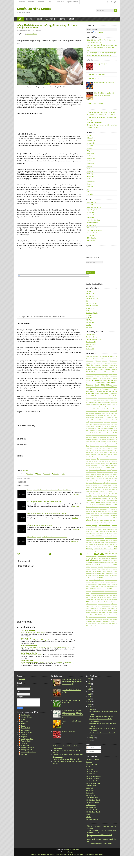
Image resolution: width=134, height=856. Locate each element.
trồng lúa (100, 614)
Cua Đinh (93, 459)
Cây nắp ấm (89, 443)
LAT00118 (94, 525)
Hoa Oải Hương (94, 511)
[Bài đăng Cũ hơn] (81, 553)
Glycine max (94, 491)
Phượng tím (94, 566)
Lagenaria (88, 522)
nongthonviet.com (112, 551)
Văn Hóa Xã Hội (50, 19)
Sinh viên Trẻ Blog (91, 303)
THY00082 (114, 606)
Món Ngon (91, 542)
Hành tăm (114, 493)
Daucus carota (110, 467)
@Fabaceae (113, 365)
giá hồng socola (97, 487)
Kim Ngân (109, 520)
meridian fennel (109, 538)
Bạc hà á (104, 408)
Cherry (110, 448)
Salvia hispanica (102, 584)
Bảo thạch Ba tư (93, 411)
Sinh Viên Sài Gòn (92, 233)
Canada (109, 432)
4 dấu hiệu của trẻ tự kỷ (94, 122)
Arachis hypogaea (107, 404)
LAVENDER (94, 529)
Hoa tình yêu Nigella (112, 511)
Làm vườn (114, 522)
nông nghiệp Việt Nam (108, 556)
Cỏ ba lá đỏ (99, 454)
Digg (63, 474)
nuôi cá (93, 558)
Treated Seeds (107, 610)
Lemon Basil (89, 531)
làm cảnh (103, 522)
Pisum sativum (105, 569)
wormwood (101, 625)
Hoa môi (88, 511)
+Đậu (100, 393)
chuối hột (96, 452)
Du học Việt (90, 235)
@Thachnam (89, 374)
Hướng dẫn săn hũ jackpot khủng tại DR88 (66, 759)
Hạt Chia (95, 496)
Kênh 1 (114, 518)
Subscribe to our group (92, 257)
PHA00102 (88, 564)
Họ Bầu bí (108, 504)
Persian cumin (113, 562)
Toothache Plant (111, 608)
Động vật (105, 483)
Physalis (106, 566)
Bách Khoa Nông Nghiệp (29, 645)
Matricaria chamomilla (107, 535)
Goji (100, 491)
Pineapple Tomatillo (91, 569)
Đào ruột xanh (100, 474)
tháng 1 (92, 737)
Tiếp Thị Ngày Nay (91, 764)
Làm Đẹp (88, 325)
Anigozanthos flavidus (108, 402)
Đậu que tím (89, 483)
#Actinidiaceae (104, 374)
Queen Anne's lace (105, 573)
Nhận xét (91, 751)
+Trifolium (110, 393)
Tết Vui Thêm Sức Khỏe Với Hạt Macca (99, 843)
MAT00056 (99, 535)
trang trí (96, 610)
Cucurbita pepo (107, 465)
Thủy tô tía (97, 606)
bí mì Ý (111, 415)
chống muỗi (114, 450)
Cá (93, 426)
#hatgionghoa (91, 161)
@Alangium (101, 356)
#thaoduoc (90, 171)
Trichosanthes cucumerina (105, 612)
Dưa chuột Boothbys (112, 470)
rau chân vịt (94, 577)
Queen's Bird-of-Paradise (98, 575)
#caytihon (109, 378)
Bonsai (115, 424)
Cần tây (102, 437)
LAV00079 (88, 527)
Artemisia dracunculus (91, 406)
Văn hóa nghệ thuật (91, 313)
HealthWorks (92, 502)
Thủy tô (93, 606)
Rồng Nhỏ (24, 737)
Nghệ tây (115, 544)
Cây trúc (92, 446)
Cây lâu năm (114, 441)
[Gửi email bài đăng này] (19, 482)
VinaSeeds (24, 743)
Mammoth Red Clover (91, 535)
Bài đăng (25, 470)
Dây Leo (91, 470)
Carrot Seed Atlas (112, 435)
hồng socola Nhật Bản (111, 513)
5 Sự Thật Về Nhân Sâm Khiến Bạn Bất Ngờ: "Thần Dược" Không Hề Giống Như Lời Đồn (46, 647)
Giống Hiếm (108, 489)
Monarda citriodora (104, 542)
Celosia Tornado (113, 446)
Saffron (92, 584)
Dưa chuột (103, 470)
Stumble (56, 474)
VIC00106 (94, 619)
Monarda (97, 542)
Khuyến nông (103, 520)
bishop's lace (107, 421)
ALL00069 (110, 397)
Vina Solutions (99, 854)
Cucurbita (103, 463)
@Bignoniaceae (89, 360)
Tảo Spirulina (97, 599)
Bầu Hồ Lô (106, 411)
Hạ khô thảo (107, 493)
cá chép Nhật (110, 426)
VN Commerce (91, 225)
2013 (89, 740)
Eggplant (110, 483)
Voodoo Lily (102, 621)
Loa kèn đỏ (113, 531)
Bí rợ (114, 417)
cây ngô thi (102, 443)
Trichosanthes (94, 612)
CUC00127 (107, 461)
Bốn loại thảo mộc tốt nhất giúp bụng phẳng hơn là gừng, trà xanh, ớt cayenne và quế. (72, 682)
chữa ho (115, 452)
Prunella (94, 571)
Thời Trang (89, 320)
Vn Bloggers (91, 212)
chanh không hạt (95, 448)
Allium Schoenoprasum (93, 400)
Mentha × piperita (99, 538)
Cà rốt (93, 430)
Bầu (99, 411)
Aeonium (109, 395)
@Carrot (94, 363)
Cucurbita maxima (111, 463)
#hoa (88, 169)
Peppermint (95, 562)
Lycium (93, 533)
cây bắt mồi (89, 439)
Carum (87, 437)
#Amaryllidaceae (113, 374)
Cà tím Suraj (112, 430)
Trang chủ (22, 679)
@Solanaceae (107, 371)
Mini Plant (96, 540)
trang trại (90, 610)
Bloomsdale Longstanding (101, 424)
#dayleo (89, 151)
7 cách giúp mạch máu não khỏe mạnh (99, 55)
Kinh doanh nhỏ (90, 774)
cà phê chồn (89, 430)
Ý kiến (113, 625)
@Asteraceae (96, 358)
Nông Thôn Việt (90, 795)
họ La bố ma (91, 507)
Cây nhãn (107, 443)
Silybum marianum (112, 586)
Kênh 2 (21, 478)
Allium (115, 397)
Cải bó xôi (88, 432)
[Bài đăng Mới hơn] (18, 553)
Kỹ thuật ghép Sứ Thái (92, 78)
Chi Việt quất (90, 450)
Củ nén (88, 459)
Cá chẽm (104, 426)
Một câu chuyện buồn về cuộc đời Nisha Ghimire (102, 45)
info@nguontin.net (26, 750)
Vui (116, 621)
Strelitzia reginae (101, 595)
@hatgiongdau (105, 367)
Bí (96, 415)
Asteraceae (88, 408)
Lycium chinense (100, 533)
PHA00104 (95, 564)
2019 (89, 694)
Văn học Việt (89, 793)
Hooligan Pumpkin (90, 513)
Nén (96, 544)
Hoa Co (23, 726)
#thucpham (90, 176)
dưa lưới (99, 472)
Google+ (47, 474)
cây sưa (112, 443)
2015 (89, 704)
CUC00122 (101, 461)
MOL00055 (104, 540)
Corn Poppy (92, 456)
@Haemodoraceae (96, 367)
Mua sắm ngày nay (91, 337)
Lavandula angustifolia (104, 527)
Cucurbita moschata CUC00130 (94, 465)
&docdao (98, 374)
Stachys (111, 593)
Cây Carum (101, 439)
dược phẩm (110, 472)
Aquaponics (94, 404)
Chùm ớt (88, 452)
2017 (89, 699)
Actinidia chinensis (101, 395)
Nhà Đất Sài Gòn (92, 228)
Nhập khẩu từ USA (99, 548)
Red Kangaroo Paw (112, 580)
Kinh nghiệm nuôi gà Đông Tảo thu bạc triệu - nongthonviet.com (46, 513)
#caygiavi (90, 148)
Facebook (30, 474)
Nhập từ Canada (109, 548)
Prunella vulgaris (101, 571)
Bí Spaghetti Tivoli (95, 419)
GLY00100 (88, 491)
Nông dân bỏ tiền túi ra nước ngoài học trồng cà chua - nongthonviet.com (47, 26)
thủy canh (88, 606)
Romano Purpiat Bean (92, 582)
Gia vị (103, 487)
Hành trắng (89, 496)
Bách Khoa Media (91, 785)
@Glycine (88, 367)
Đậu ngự (92, 480)
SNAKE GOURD (90, 588)
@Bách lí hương (106, 358)
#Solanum (114, 387)
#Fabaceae (95, 380)
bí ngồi (102, 417)
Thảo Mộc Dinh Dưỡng (94, 207)
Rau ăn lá (114, 575)
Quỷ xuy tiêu (108, 575)
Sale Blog (88, 817)
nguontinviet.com (72, 2)
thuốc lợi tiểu (114, 603)
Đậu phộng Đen (113, 480)
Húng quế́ (93, 515)
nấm (87, 544)
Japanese (107, 517)
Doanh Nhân (89, 769)
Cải (116, 430)
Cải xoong (101, 432)
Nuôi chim (98, 558)
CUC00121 (94, 461)
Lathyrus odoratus (104, 525)
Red (106, 580)
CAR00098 (88, 435)
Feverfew (100, 485)
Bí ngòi (115, 415)
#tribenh (89, 184)
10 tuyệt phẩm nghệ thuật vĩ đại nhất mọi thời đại (102, 125)
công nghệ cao (106, 456)
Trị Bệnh (114, 610)
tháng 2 (92, 709)
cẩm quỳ (97, 437)
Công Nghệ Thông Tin (28, 630)
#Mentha (101, 387)
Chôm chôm (108, 450)
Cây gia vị (106, 439)
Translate (100, 32)
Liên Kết (71, 19)
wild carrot (88, 623)
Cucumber (88, 463)
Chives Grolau (101, 450)
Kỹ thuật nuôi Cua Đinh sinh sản (95, 74)
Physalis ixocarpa (112, 566)
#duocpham (90, 153)
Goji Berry (103, 491)
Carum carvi (92, 437)
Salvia (95, 584)
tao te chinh (24, 754)
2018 (89, 696)
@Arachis (114, 356)
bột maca (88, 426)
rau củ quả (100, 577)
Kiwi (114, 520)
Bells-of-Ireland (102, 413)
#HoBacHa (109, 384)
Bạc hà (99, 408)
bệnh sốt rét (109, 413)
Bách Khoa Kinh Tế (91, 781)
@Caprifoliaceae (113, 360)
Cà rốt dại (98, 430)
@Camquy (104, 360)
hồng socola (103, 513)
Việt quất (112, 619)
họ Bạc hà (95, 504)
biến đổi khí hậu (110, 419)
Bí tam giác (103, 419)
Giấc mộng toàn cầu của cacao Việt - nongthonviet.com (44, 501)
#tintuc (89, 179)
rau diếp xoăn (111, 577)
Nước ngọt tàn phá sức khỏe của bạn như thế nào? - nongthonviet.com (49, 490)
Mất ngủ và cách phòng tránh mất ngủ (32, 655)
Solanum (109, 588)
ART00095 (114, 404)
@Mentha (107, 369)
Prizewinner (114, 569)
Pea (90, 562)
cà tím (106, 430)
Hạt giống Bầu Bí (109, 496)
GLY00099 (114, 489)
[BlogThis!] (21, 482)
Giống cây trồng (91, 489)
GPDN (23, 719)
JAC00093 (88, 517)
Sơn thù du (108, 590)
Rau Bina (88, 577)
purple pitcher (94, 573)
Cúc (98, 459)
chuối (92, 452)
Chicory (96, 450)
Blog (94, 424)
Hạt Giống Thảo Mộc (96, 500)
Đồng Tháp (100, 483)
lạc (116, 520)
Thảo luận (97, 601)
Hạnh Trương (25, 721)
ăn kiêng (94, 408)
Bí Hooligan (100, 415)
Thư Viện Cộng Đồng (27, 739)
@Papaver (114, 369)
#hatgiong (90, 156)
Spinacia (92, 593)
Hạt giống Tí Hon (106, 500)
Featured (88, 485)
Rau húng (91, 580)
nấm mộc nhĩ (92, 544)
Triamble (88, 612)
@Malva (101, 369)
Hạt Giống (90, 194)
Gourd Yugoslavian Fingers (96, 493)
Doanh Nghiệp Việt (43, 854)
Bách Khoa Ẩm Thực (92, 298)
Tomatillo (104, 608)
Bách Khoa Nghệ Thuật (93, 783)
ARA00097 (99, 404)
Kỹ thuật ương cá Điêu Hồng (94, 103)
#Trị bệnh (90, 145)
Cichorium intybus (90, 454)
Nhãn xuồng (111, 546)
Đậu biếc (96, 476)
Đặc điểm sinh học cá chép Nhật (104, 82)
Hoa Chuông (93, 509)
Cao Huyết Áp (91, 202)
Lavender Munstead (103, 529)
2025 (89, 681)
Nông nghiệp (89, 556)
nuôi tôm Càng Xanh (111, 558)
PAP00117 (109, 560)
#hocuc (115, 384)
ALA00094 (114, 395)
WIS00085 (114, 623)
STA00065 (106, 593)
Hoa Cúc (99, 509)
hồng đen (97, 513)
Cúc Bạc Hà (113, 459)
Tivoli (100, 608)
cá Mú (115, 428)
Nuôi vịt (96, 560)
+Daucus (97, 393)
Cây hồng (98, 441)
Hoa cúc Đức (106, 509)
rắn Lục (102, 580)
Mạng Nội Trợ (91, 215)
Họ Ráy (97, 507)
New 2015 (101, 544)
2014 (89, 706)
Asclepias (101, 406)
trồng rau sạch (112, 614)
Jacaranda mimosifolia (98, 517)
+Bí (88, 189)
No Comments (37, 30)
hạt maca (112, 500)
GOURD (108, 491)
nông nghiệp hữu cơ (97, 556)
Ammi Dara (104, 400)
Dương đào (93, 474)
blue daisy (110, 424)
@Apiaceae (108, 356)
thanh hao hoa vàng (109, 599)
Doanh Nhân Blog (91, 807)
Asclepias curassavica (111, 406)
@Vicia (94, 374)
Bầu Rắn (88, 413)
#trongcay (90, 186)
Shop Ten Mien (90, 334)
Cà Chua (93, 428)
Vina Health (90, 217)
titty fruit (96, 608)
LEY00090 (95, 531)
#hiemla (89, 166)
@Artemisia (88, 358)
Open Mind (24, 734)
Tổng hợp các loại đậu (101, 64)
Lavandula (94, 527)
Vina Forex (89, 762)
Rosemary (108, 582)
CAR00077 (114, 432)
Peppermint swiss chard (104, 562)
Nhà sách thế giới (91, 344)
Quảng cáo (89, 346)
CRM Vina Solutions (92, 797)
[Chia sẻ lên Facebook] (25, 482)
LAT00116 (88, 525)
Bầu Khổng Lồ (113, 411)
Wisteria (87, 625)
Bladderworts (114, 421)
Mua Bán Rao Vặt (91, 342)
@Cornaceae (114, 363)
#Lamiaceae (95, 387)
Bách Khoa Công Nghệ (92, 778)
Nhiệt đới (91, 551)
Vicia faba (99, 619)
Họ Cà (113, 504)
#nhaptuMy (107, 387)
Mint (100, 540)
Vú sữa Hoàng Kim (110, 621)
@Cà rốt (98, 360)
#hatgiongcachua (90, 382)
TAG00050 (109, 597)
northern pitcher (90, 553)
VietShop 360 (90, 349)
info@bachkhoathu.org (27, 747)
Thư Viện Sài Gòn (91, 809)
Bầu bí (102, 411)
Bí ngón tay (98, 417)
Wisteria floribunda (94, 625)
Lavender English (112, 529)
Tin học (88, 814)
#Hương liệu (91, 140)
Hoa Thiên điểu (103, 511)
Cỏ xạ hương (109, 454)
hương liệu (106, 515)
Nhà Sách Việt (25, 730)
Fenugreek (94, 485)
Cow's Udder (99, 456)
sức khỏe (96, 597)
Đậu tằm (94, 483)
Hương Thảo (113, 515)
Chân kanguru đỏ (104, 448)
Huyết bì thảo (99, 515)
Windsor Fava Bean (106, 623)
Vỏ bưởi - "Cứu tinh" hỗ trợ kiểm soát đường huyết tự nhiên (38, 640)
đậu (111, 474)
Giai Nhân (90, 204)
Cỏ (95, 454)
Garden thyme (107, 485)
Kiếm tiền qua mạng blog (93, 339)
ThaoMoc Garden (26, 741)
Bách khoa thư (91, 238)
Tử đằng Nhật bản (93, 617)
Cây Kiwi (109, 441)
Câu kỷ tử (106, 437)
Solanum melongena (98, 590)
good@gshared (25, 745)
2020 (89, 691)
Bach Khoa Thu (25, 715)
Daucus (103, 467)
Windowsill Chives (95, 623)
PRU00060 (88, 571)
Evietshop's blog (91, 805)
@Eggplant (97, 365)
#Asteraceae (89, 376)
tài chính (91, 599)
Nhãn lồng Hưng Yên (94, 546)
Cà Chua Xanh (99, 428)
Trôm (96, 614)
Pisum (98, 569)
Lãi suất (88, 766)
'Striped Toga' (89, 356)
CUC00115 (88, 461)
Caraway (105, 435)
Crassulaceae (113, 456)
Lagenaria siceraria (96, 522)
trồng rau (106, 614)
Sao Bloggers (90, 322)
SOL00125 (97, 588)
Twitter (39, 474)
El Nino (115, 483)
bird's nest (100, 421)
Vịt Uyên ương (95, 621)
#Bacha (97, 376)
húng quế (88, 515)
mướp (110, 542)
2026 (89, 679)
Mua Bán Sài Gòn (92, 222)
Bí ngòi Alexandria (90, 417)
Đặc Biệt (107, 474)
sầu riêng (101, 586)
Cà (91, 426)
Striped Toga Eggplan (111, 595)
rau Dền (106, 577)
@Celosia (107, 363)
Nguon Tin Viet (25, 728)
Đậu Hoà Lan (113, 476)
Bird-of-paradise (94, 421)
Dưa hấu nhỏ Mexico (91, 472)
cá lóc (112, 428)
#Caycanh (90, 138)
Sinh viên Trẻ (91, 240)
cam (106, 432)
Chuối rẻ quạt (102, 452)
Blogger (70, 852)
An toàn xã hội (90, 308)
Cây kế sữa (103, 441)
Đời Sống (39, 19)
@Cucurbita (89, 365)
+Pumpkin (105, 393)
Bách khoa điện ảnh (92, 819)
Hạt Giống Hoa (96, 498)
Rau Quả (97, 580)
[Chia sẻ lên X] (23, 482)
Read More (76, 494)
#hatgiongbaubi (112, 380)
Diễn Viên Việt (90, 790)
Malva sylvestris (113, 533)
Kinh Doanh (60, 2)
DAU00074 (97, 467)
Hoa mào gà (114, 509)
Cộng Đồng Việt (26, 638)
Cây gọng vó (92, 441)
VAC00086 (109, 617)
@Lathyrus (89, 369)
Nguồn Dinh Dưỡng (27, 660)
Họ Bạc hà (101, 504)
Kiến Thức (41, 2)
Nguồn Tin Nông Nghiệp (34, 8)
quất (99, 573)
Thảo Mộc (103, 601)
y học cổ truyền (108, 625)
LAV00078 (114, 525)
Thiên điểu (88, 603)
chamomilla (88, 448)
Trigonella (92, 614)
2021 (89, 689)
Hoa (88, 191)
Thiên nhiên (94, 603)
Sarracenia (108, 584)
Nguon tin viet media (92, 305)
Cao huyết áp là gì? (93, 127)
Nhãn (87, 546)
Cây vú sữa (106, 446)
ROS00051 (101, 582)
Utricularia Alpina (102, 617)
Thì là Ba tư (114, 601)
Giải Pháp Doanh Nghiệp (94, 230)
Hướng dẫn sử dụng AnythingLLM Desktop (33, 632)
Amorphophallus (113, 400)
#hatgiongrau (91, 163)
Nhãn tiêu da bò (103, 546)
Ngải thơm (109, 544)
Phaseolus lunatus (104, 564)
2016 (89, 701)
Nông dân (27, 478)
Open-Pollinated (103, 560)
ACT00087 (93, 395)
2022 (89, 686)
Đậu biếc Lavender (104, 476)
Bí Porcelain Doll (109, 417)
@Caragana (88, 363)
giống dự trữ (100, 489)
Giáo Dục (50, 2)
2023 (89, 684)
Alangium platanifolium (91, 397)
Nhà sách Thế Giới (26, 732)
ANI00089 (100, 402)
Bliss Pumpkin (89, 424)
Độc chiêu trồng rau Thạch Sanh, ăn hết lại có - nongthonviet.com (47, 537)
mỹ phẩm (114, 542)
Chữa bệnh (109, 452)
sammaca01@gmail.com (28, 752)
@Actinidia (95, 356)
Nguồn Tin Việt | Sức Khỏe (29, 653)
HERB (98, 502)
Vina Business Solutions (93, 759)
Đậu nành (99, 478)
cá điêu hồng (107, 428)
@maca (95, 369)
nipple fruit (96, 551)
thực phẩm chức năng (106, 606)
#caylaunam (103, 378)
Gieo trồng (114, 487)
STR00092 (93, 595)
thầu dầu (108, 601)
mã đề (106, 533)
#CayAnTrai (90, 135)
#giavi (100, 380)
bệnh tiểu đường (91, 415)
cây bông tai (95, 439)
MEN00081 (92, 538)
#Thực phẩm (91, 143)
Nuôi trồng (90, 560)
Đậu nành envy (107, 478)
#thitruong (90, 174)
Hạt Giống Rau (106, 498)
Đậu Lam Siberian (90, 478)
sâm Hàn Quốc (94, 586)
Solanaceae (103, 588)
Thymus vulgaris (90, 608)
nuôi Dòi (104, 558)
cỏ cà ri (104, 454)
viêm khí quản (106, 619)
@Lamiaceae (113, 367)
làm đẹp (109, 522)
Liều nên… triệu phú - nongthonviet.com (39, 525)
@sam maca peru (98, 371)
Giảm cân (108, 487)
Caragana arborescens (97, 435)
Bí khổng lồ (106, 415)
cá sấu (103, 430)
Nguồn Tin (22, 2)
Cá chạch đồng (98, 426)
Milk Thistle (90, 540)
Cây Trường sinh (98, 446)
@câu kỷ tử (100, 363)
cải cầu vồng (95, 432)
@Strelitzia (114, 371)
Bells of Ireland (94, 413)
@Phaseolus (89, 371)
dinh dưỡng (96, 470)
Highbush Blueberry (106, 502)
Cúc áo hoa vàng (105, 459)
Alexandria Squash (103, 397)
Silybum (106, 586)
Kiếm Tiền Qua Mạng (93, 220)
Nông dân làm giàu (111, 553)
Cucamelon (114, 461)
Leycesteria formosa (104, 531)
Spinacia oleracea (98, 593)
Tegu (102, 599)
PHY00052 (100, 566)
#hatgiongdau (91, 158)
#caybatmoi (113, 376)
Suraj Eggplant (89, 597)
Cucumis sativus (95, 463)
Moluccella (109, 540)
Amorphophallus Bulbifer (91, 402)
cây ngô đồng (95, 443)
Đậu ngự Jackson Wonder (102, 480)
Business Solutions (26, 717)
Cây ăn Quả (113, 437)
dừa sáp (104, 472)
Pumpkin (109, 571)
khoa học (96, 520)
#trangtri (93, 391)
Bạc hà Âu (110, 408)
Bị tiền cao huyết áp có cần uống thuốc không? (101, 52)
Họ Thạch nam (103, 507)
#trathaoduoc (91, 181)
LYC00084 (88, 533)
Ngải (106, 544)
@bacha (115, 358)
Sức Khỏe (31, 2)
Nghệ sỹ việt (89, 788)
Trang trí (101, 610)
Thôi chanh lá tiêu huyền (104, 603)
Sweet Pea (103, 597)
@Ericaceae (105, 365)
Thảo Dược (92, 601)
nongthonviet (103, 551)
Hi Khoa (23, 723)
